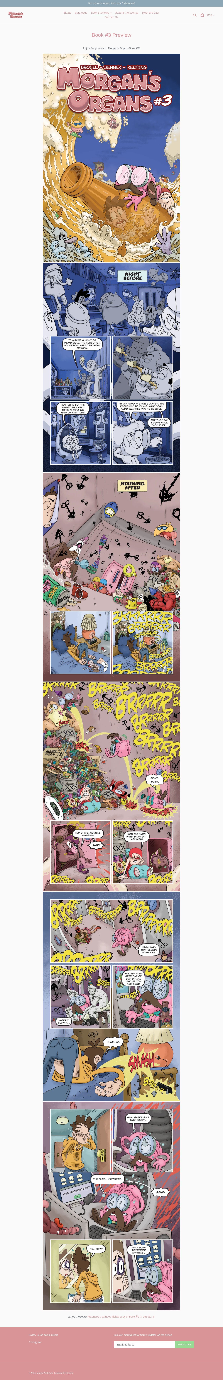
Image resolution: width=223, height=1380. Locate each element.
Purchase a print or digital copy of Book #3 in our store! (121, 1316)
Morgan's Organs (45, 1373)
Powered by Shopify (63, 1373)
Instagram (35, 1342)
